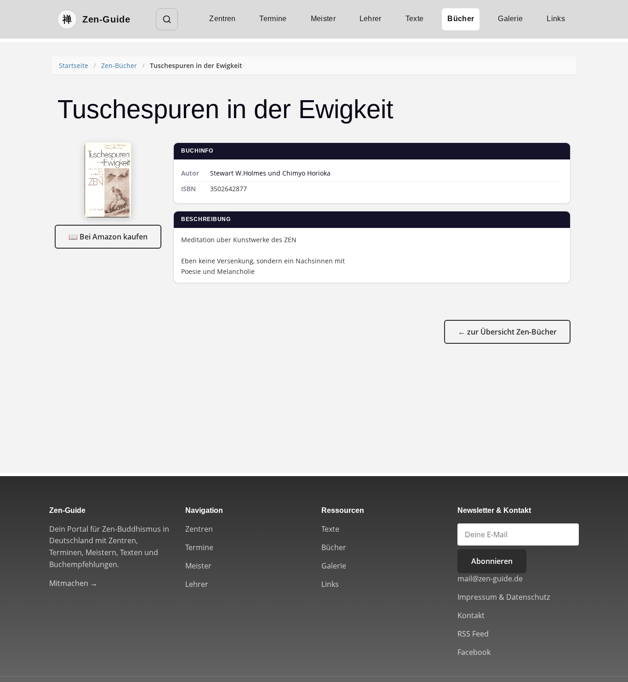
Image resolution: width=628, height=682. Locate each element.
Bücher (460, 19)
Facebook (474, 652)
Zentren (222, 19)
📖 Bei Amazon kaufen (108, 237)
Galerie (510, 19)
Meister (323, 19)
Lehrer (371, 19)
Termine (272, 19)
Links (556, 19)
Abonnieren (492, 561)
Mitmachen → (73, 583)
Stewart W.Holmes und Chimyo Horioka (270, 173)
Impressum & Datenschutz (503, 597)
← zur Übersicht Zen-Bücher (507, 332)
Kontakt (471, 615)
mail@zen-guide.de (490, 579)
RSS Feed (473, 634)
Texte (414, 19)
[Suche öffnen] (167, 19)
